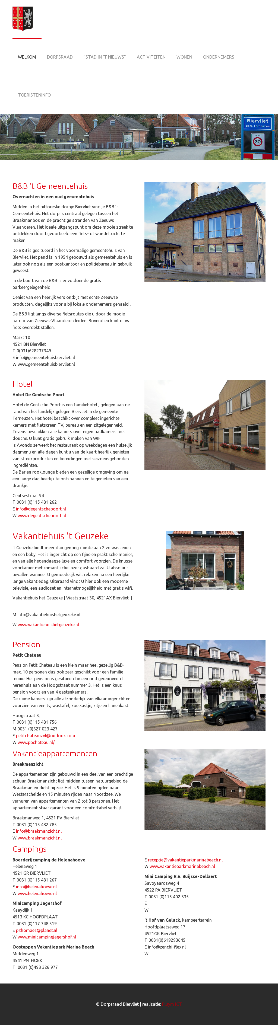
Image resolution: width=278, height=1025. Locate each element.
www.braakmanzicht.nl (40, 837)
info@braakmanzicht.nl (39, 831)
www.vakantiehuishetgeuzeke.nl (48, 624)
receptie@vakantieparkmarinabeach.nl (185, 859)
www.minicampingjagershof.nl (47, 936)
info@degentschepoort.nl (41, 508)
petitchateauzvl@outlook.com (45, 735)
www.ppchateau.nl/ (36, 742)
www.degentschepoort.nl (42, 515)
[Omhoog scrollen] (266, 1013)
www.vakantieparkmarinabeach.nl (182, 866)
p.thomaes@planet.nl (36, 930)
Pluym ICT (172, 1004)
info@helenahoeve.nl (36, 886)
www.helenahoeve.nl (37, 893)
